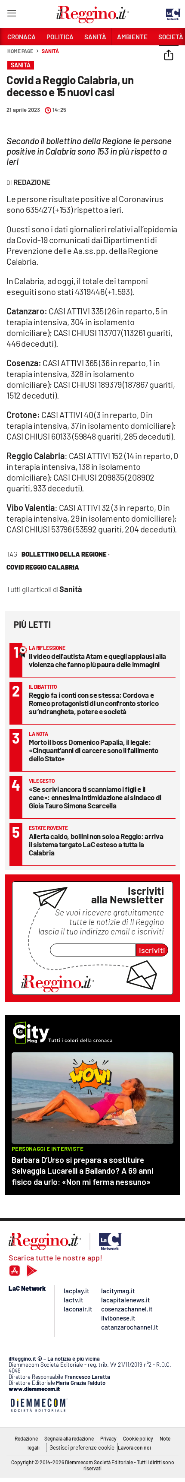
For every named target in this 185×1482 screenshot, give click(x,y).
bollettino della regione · (66, 554)
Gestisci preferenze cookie (81, 1447)
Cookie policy (138, 1438)
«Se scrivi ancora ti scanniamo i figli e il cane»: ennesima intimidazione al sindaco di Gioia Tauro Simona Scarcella (95, 797)
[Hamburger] (11, 15)
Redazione (26, 1438)
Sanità (50, 51)
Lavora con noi (134, 1447)
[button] (169, 55)
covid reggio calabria (42, 567)
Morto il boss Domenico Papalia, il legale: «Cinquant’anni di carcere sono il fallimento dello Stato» (93, 750)
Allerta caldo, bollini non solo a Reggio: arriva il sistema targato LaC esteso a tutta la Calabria (96, 844)
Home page (20, 51)
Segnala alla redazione (69, 1438)
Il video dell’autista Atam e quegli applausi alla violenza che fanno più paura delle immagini (97, 660)
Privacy (108, 1438)
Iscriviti (152, 950)
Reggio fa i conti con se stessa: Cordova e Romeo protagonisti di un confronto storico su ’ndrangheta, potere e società (93, 703)
